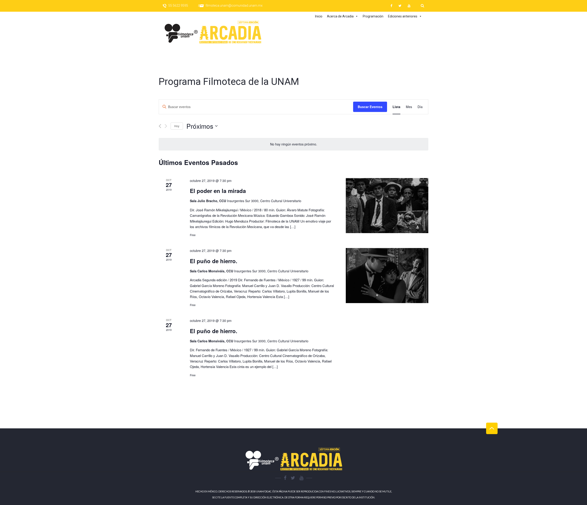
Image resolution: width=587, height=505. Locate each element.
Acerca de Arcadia (340, 16)
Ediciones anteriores (402, 16)
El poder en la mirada (218, 191)
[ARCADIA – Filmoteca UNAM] (217, 32)
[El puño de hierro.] (387, 275)
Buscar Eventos (370, 106)
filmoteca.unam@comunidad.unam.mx (234, 5)
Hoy (176, 126)
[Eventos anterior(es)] (160, 126)
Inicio (318, 16)
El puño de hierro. (213, 261)
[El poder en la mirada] (387, 205)
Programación (373, 16)
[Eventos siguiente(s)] (166, 126)
